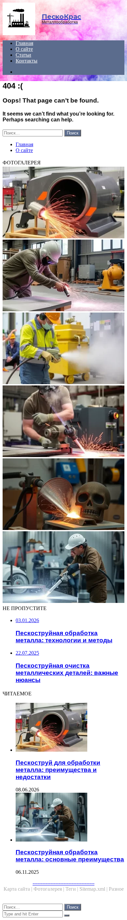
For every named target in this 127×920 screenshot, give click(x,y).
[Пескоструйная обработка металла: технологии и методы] (63, 421)
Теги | (72, 889)
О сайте (24, 49)
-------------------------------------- (63, 883)
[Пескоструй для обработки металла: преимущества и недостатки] (63, 203)
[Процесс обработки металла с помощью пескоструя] (63, 494)
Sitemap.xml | (94, 889)
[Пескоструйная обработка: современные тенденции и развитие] (63, 276)
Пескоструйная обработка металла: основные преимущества (70, 856)
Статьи (23, 55)
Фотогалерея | (49, 889)
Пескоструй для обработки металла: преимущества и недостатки (58, 769)
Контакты (26, 60)
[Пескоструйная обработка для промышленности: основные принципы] (63, 349)
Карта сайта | (19, 889)
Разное (116, 889)
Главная (24, 43)
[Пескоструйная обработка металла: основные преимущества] (63, 567)
